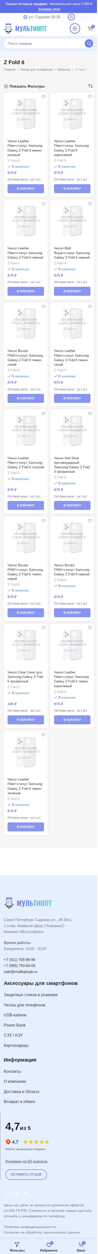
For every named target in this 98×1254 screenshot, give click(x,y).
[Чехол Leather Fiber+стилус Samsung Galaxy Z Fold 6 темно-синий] (72, 324)
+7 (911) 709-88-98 (19, 959)
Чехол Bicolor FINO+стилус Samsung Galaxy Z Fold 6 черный (71, 569)
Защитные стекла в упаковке (31, 995)
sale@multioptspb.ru (20, 971)
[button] (26, 188)
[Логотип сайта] (26, 28)
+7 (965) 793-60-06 (19, 965)
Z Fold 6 (14, 160)
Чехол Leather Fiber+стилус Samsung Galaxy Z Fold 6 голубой (26, 462)
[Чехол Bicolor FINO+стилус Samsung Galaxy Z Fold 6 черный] (72, 538)
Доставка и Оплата (21, 1092)
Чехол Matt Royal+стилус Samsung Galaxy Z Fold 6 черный (72, 252)
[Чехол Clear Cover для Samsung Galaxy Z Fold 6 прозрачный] (26, 645)
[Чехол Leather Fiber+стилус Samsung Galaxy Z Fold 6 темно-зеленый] (26, 752)
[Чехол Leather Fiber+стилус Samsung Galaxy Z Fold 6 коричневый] (72, 114)
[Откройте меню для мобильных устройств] (75, 28)
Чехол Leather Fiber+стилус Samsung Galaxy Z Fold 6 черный (25, 252)
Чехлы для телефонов (36, 69)
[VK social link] (16, 1193)
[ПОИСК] (89, 43)
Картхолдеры (16, 1045)
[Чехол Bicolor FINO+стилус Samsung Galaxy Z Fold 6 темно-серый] (26, 538)
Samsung (63, 69)
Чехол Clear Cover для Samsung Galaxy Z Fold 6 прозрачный (25, 676)
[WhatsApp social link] (7, 1193)
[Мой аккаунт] (71, 17)
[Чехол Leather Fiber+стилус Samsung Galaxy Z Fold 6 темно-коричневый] (72, 645)
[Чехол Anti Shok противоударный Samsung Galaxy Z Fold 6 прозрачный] (72, 431)
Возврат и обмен (19, 1101)
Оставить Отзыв (26, 1174)
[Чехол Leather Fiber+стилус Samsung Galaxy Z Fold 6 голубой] (26, 431)
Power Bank (15, 1025)
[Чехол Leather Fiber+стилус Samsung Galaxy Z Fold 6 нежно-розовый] (26, 114)
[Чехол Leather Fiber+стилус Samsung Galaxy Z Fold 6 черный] (26, 221)
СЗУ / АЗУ (13, 1035)
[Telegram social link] (25, 1193)
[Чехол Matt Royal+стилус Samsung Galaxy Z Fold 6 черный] (72, 221)
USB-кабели (15, 1015)
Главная (10, 69)
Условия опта (49, 9)
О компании (15, 1081)
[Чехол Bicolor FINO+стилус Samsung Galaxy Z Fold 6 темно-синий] (26, 324)
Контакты (12, 1071)
